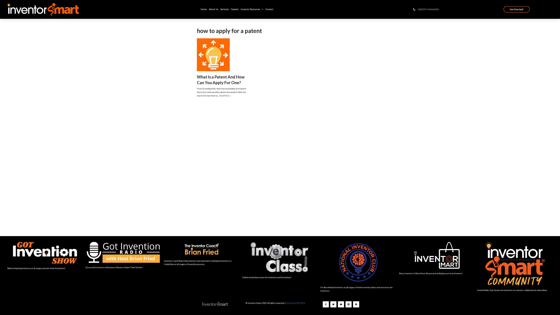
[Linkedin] (348, 304)
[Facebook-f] (326, 304)
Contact (269, 9)
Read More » (225, 95)
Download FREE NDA (295, 303)
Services (224, 9)
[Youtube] (341, 304)
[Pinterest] (356, 304)
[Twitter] (333, 304)
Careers (235, 9)
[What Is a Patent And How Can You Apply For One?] (223, 54)
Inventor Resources (250, 9)
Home (204, 9)
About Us (213, 9)
